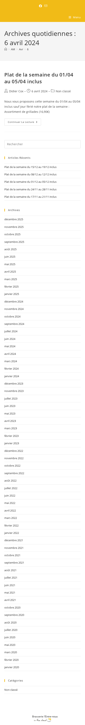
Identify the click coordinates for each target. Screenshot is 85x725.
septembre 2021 (14, 562)
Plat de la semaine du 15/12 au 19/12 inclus (30, 167)
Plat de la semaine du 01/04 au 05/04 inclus (38, 78)
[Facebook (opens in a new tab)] (40, 6)
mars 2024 (10, 361)
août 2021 (10, 570)
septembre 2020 (14, 615)
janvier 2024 (11, 376)
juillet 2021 (10, 577)
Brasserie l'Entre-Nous (29, 17)
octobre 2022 (12, 465)
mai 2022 (9, 503)
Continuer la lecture (24, 121)
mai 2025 (9, 264)
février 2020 (11, 660)
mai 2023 (9, 413)
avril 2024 (10, 354)
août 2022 (10, 480)
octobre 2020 (12, 607)
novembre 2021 (14, 548)
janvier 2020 (11, 667)
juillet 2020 (10, 630)
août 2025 (10, 249)
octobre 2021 (12, 555)
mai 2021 (9, 592)
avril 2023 (10, 421)
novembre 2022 (14, 458)
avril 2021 (10, 600)
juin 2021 (9, 585)
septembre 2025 (14, 242)
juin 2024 (9, 339)
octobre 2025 (12, 234)
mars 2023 (10, 428)
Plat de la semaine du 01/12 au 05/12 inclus (30, 182)
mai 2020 (9, 645)
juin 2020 (9, 637)
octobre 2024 (12, 316)
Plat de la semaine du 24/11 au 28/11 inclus (30, 189)
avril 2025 (10, 271)
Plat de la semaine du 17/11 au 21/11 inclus (30, 197)
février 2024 (11, 368)
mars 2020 (10, 652)
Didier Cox (16, 91)
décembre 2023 (13, 383)
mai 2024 (9, 346)
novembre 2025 (14, 227)
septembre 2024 (14, 324)
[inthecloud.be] (42, 719)
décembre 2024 (13, 301)
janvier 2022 (11, 533)
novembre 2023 (14, 391)
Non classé (63, 91)
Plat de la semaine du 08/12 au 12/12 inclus (30, 174)
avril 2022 (10, 510)
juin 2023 (9, 406)
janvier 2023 (11, 443)
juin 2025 (9, 256)
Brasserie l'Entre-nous (45, 716)
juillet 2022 (10, 488)
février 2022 (11, 525)
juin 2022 (9, 495)
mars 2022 (10, 518)
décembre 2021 (13, 540)
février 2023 (11, 436)
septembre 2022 (14, 473)
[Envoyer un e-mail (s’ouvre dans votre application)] (45, 6)
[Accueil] (5, 49)
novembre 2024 (14, 309)
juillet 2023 (10, 398)
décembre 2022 (13, 451)
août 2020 (10, 622)
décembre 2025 (13, 219)
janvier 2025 (11, 294)
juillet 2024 (10, 331)
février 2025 (11, 286)
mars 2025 (10, 279)
